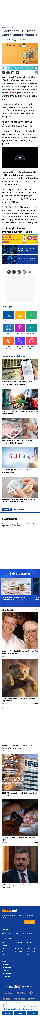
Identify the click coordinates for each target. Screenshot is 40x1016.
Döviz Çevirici (31, 334)
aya (14, 92)
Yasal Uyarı (30, 933)
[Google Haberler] (36, 72)
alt (11, 131)
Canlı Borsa (8, 321)
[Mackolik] (9, 993)
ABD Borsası (5, 964)
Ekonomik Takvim (20, 347)
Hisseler (8, 334)
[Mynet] (32, 993)
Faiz (28, 945)
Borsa (3, 942)
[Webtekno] (19, 999)
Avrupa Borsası (6, 967)
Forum (10, 933)
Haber (4, 954)
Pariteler (17, 954)
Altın (20, 321)
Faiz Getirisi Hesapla (31, 347)
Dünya (4, 961)
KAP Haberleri (8, 347)
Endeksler (5, 948)
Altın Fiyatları (18, 948)
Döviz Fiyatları (19, 951)
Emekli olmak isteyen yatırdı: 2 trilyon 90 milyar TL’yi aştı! (15, 598)
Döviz (31, 321)
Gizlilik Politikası (19, 933)
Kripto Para (18, 945)
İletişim (4, 933)
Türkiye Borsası (6, 973)
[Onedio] (7, 999)
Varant (4, 951)
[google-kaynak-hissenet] (20, 68)
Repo (28, 954)
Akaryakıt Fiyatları (7, 976)
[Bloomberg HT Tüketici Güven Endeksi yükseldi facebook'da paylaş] (8, 72)
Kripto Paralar (20, 334)
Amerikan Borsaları (32, 942)
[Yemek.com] (32, 999)
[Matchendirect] (21, 993)
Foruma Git (33, 509)
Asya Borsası (6, 970)
